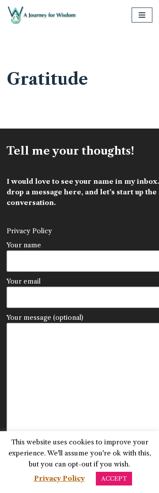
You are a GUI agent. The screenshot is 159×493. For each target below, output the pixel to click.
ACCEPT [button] (114, 478)
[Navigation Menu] (142, 15)
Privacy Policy (29, 231)
